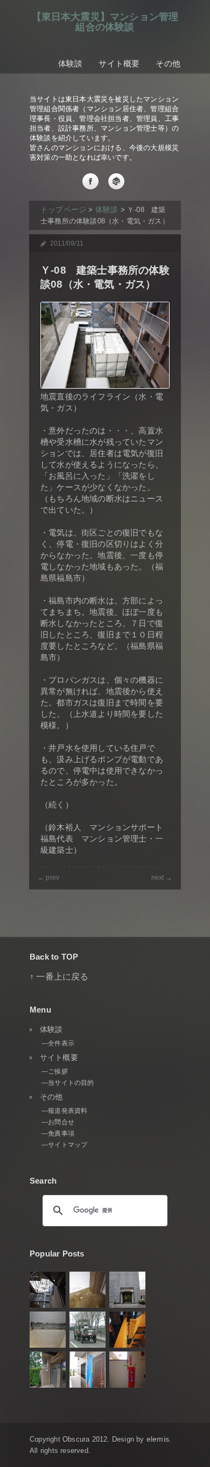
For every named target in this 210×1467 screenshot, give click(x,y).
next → (161, 877)
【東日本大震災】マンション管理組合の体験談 (105, 21)
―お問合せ (57, 1122)
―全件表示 (57, 1043)
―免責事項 (57, 1133)
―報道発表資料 (64, 1111)
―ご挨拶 (54, 1071)
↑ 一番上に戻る (59, 976)
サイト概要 (119, 63)
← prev (48, 877)
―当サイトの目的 (67, 1082)
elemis (157, 1439)
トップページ (63, 209)
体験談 (70, 63)
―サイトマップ (64, 1145)
